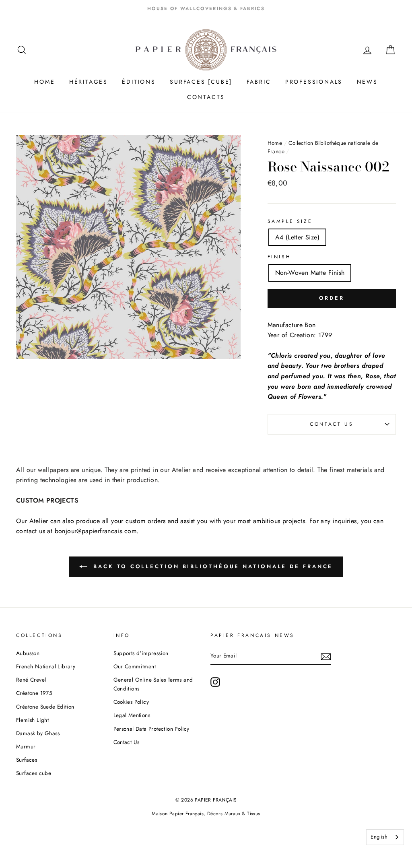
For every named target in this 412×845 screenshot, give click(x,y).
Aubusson (27, 653)
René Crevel (31, 680)
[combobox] (385, 837)
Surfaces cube (33, 773)
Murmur (25, 746)
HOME (44, 82)
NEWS (367, 82)
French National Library (45, 666)
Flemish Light (32, 720)
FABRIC (259, 82)
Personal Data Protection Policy (151, 729)
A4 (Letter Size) (297, 237)
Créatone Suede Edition (45, 707)
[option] (206, 8)
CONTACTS (206, 97)
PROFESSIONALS (313, 82)
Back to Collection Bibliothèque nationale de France (212, 566)
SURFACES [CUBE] (201, 82)
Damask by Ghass (38, 733)
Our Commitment (134, 666)
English (379, 837)
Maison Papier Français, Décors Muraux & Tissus (206, 813)
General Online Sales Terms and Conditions (153, 684)
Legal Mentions (131, 715)
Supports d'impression (141, 653)
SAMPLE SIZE (290, 221)
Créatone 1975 (34, 693)
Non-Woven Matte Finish (310, 272)
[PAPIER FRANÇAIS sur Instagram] (215, 682)
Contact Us (331, 424)
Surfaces (26, 760)
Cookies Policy (131, 702)
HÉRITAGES (88, 82)
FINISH (279, 256)
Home (275, 143)
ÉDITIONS (138, 82)
